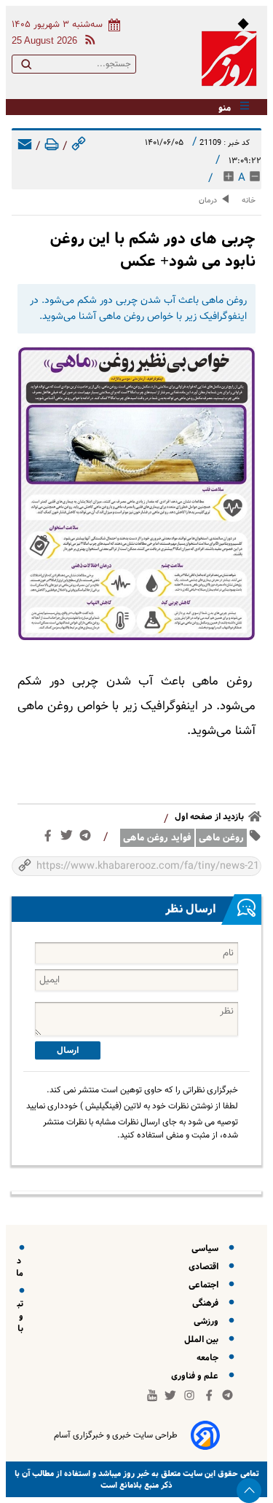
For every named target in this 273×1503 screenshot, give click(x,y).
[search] (26, 67)
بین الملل (203, 1339)
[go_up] (249, 1490)
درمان (208, 200)
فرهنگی (207, 1303)
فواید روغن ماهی (157, 838)
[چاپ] (51, 147)
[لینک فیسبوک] (50, 839)
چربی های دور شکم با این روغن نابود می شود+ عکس (153, 249)
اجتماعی (206, 1285)
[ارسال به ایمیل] (24, 147)
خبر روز (135, 1473)
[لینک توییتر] (69, 838)
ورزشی (208, 1321)
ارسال (68, 1050)
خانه (249, 200)
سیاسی (207, 1248)
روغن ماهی (221, 838)
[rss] (87, 42)
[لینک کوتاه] (78, 146)
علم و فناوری (197, 1376)
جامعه (210, 1358)
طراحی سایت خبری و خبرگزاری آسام (116, 1435)
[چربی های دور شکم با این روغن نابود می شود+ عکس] (136, 493)
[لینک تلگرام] (88, 838)
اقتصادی (206, 1267)
